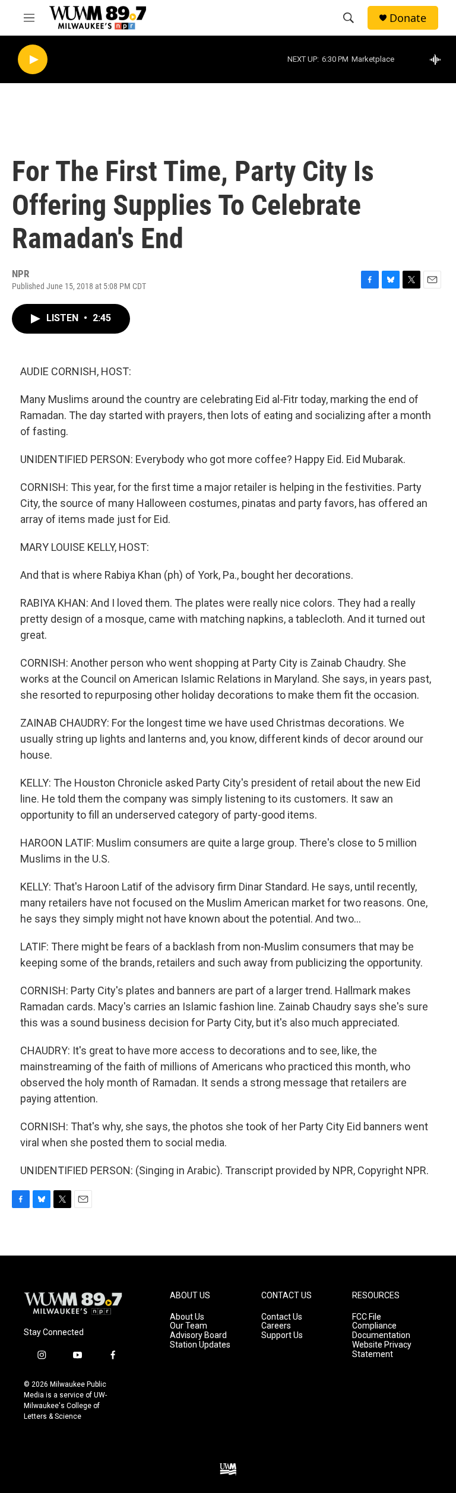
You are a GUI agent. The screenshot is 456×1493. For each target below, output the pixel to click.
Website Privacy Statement (381, 1349)
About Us (187, 1317)
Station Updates (200, 1344)
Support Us (282, 1335)
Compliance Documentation (381, 1330)
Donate (408, 18)
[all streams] (438, 59)
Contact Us (281, 1317)
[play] (32, 59)
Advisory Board (198, 1335)
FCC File (366, 1317)
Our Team (188, 1325)
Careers (276, 1325)
